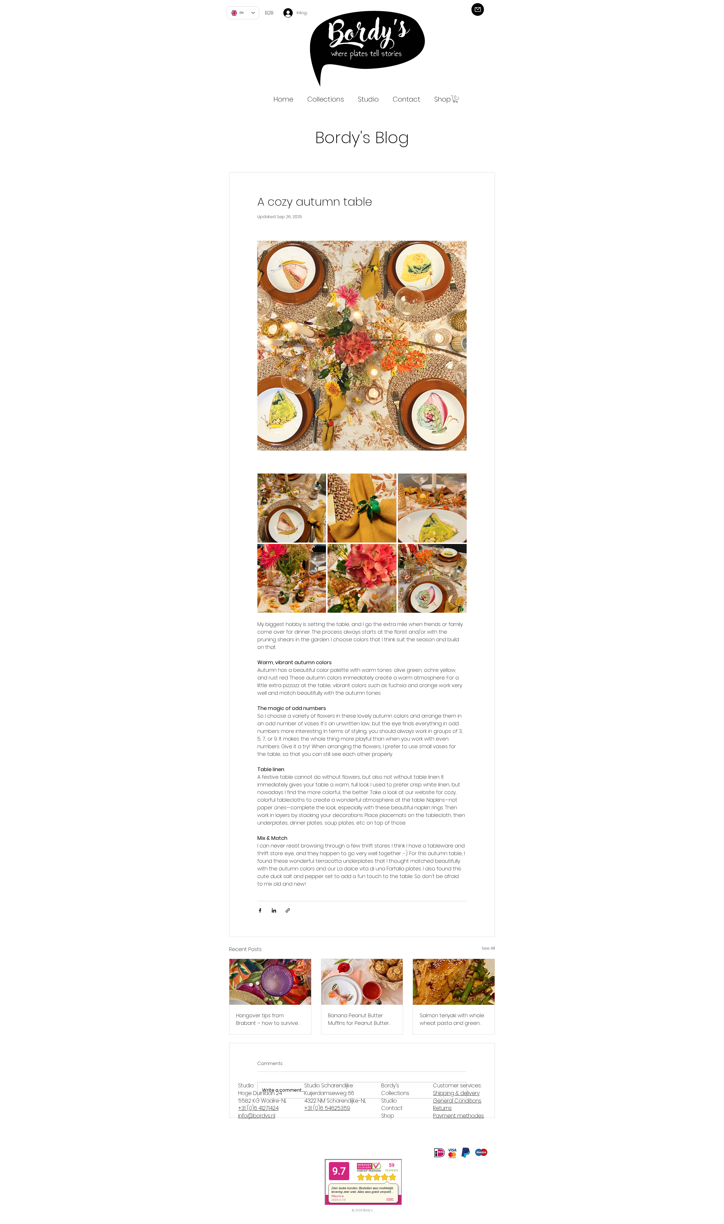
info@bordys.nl (256, 1116)
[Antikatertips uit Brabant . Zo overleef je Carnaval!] (270, 982)
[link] (455, 99)
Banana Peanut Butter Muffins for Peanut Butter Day (358, 1019)
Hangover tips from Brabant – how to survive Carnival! (267, 1019)
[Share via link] (287, 910)
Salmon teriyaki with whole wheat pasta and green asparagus (452, 1019)
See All (488, 948)
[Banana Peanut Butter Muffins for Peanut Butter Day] (362, 982)
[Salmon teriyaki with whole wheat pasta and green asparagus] (454, 982)
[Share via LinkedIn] (274, 910)
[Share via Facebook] (260, 910)
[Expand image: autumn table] (291, 508)
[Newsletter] (477, 9)
